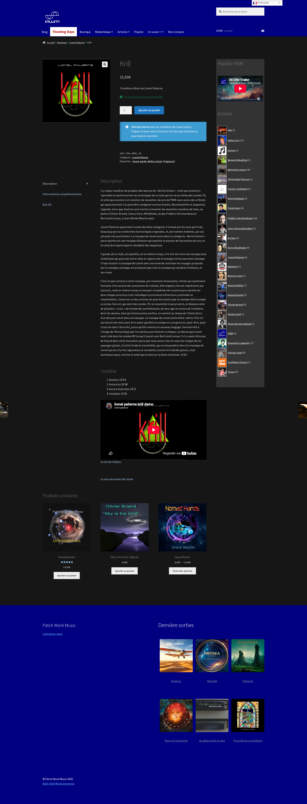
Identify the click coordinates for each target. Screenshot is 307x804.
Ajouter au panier (149, 110)
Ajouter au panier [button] (66, 575)
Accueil (51, 42)
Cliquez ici (137, 131)
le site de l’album (111, 462)
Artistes (122, 32)
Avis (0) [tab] (47, 204)
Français (263, 2)
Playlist (139, 32)
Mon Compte (176, 32)
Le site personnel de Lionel (117, 479)
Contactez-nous (52, 634)
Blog (45, 32)
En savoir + (154, 32)
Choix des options (182, 570)
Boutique (85, 32)
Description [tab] (50, 183)
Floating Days (63, 31)
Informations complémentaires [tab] (62, 194)
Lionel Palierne (77, 42)
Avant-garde (139, 161)
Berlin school (155, 161)
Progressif (169, 161)
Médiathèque (103, 32)
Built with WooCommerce (58, 783)
